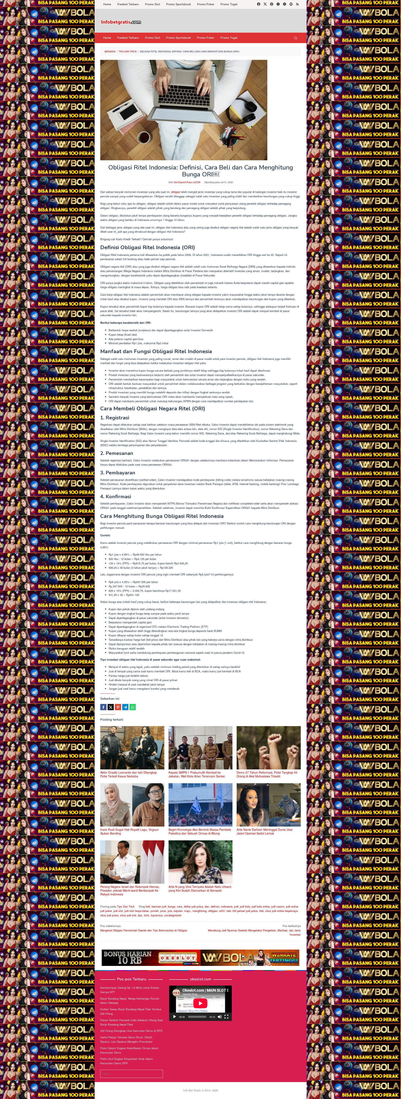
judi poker (106, 911)
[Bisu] (220, 1017)
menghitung (200, 911)
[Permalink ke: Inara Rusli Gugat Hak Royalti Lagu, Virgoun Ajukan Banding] (132, 805)
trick (146, 915)
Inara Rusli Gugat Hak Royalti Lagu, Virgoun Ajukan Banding (129, 831)
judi (236, 906)
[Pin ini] (118, 707)
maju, (187, 911)
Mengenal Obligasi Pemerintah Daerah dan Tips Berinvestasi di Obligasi (143, 928)
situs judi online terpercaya (281, 911)
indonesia (226, 906)
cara (179, 906)
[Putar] (175, 1017)
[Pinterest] (271, 4)
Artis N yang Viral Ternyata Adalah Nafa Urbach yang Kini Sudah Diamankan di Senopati (200, 888)
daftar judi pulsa (193, 906)
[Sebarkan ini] (103, 707)
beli (148, 906)
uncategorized (172, 915)
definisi (215, 906)
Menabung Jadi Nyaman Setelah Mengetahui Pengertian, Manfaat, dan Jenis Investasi (254, 930)
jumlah (155, 911)
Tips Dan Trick (126, 906)
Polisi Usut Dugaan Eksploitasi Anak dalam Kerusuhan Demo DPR (126, 1061)
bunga (171, 906)
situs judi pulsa (109, 915)
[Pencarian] (295, 38)
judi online (292, 906)
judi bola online (261, 906)
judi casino (277, 906)
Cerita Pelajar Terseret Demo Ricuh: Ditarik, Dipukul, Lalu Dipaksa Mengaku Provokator (126, 1039)
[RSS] (297, 4)
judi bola (245, 906)
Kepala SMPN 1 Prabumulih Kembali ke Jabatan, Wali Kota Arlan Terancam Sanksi (197, 774)
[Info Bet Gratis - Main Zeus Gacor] (121, 22)
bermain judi (159, 906)
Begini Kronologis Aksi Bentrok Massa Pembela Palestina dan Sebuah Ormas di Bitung (200, 831)
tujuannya (156, 915)
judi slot (118, 911)
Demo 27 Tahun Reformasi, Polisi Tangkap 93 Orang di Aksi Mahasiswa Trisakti (267, 774)
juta (170, 911)
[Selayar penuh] (226, 1017)
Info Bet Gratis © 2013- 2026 (200, 1090)
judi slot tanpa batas (136, 911)
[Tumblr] (278, 4)
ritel (261, 911)
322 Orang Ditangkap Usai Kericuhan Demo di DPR (131, 1031)
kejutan (178, 911)
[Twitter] (265, 4)
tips (140, 915)
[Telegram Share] (125, 707)
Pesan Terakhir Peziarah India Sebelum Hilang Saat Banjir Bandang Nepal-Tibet (131, 1022)
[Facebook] (258, 4)
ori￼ (222, 911)
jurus (163, 911)
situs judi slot (128, 915)
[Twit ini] (111, 707)
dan (207, 906)
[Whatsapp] (132, 707)
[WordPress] (291, 4)
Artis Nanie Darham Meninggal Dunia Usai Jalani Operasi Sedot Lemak (264, 831)
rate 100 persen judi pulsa (242, 911)
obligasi (175, 192)
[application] (200, 1003)
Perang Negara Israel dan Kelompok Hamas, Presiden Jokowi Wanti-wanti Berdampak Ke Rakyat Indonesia (130, 890)
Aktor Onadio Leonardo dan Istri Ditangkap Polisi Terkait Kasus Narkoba (128, 774)
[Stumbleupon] (284, 4)
